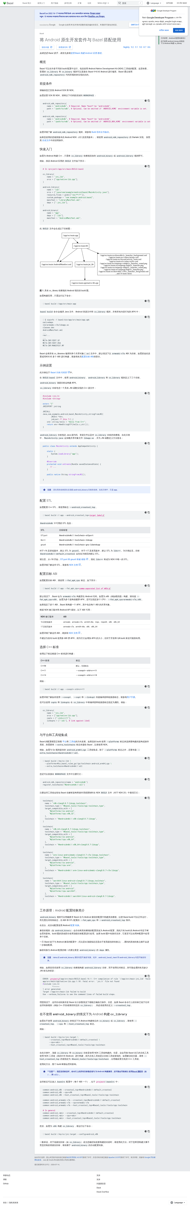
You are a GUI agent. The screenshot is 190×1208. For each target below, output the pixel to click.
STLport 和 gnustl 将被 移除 (72, 559)
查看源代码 (65, 47)
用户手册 (131, 697)
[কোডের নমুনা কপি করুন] (148, 100)
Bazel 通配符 (137, 1071)
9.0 (140, 47)
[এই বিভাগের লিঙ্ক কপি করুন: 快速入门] (54, 149)
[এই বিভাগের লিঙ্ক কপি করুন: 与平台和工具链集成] (70, 735)
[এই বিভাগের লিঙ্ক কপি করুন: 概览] (48, 62)
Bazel (42, 33)
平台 (64, 741)
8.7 (144, 47)
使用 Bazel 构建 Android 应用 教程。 (87, 53)
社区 (89, 3)
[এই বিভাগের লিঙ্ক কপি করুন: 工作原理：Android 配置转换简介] (87, 910)
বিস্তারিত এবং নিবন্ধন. (96, 16)
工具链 (72, 741)
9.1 (136, 47)
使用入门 (41, 3)
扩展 (79, 3)
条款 (5, 1203)
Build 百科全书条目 (100, 132)
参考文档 (68, 3)
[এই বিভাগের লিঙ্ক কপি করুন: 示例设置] (54, 365)
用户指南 (54, 3)
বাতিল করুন (164, 30)
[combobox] (130, 3)
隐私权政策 (13, 1203)
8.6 (149, 47)
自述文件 (46, 140)
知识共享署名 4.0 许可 (74, 1157)
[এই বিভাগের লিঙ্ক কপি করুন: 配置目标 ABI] (59, 574)
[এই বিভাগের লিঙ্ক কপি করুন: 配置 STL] (54, 500)
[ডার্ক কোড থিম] (145, 100)
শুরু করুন (179, 30)
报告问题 (47, 47)
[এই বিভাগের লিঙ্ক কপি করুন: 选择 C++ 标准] (61, 647)
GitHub (169, 3)
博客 (5, 1179)
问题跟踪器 (101, 1184)
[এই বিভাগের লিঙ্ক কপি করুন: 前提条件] (54, 83)
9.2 (132, 47)
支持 (98, 1179)
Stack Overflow (103, 1192)
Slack (99, 1188)
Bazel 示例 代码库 (59, 372)
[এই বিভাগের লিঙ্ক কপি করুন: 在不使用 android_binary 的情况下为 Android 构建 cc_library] (129, 1014)
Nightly (126, 47)
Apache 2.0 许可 (114, 1157)
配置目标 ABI (88, 356)
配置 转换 (74, 925)
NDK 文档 (73, 565)
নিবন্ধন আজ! (95, 13)
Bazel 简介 (27, 3)
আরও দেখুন (102, 3)
